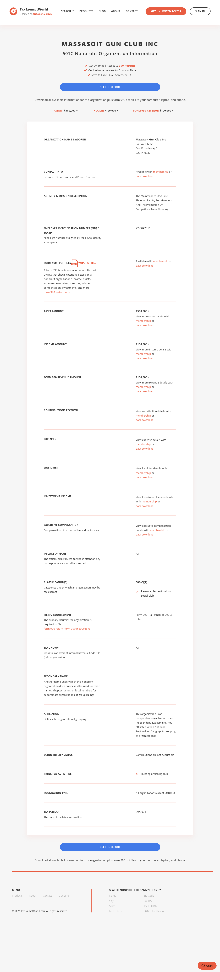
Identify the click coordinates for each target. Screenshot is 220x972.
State (112, 906)
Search (66, 11)
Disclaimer (64, 895)
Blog (102, 11)
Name (112, 895)
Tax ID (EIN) (150, 906)
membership (160, 171)
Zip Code (149, 895)
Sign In (200, 11)
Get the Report (110, 87)
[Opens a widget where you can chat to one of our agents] (207, 966)
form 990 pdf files (124, 100)
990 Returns (127, 65)
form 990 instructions (57, 292)
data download (144, 176)
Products (86, 11)
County (148, 900)
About (115, 11)
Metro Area (115, 911)
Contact (132, 11)
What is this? (87, 263)
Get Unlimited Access (166, 11)
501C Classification (154, 911)
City (111, 900)
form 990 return (53, 628)
